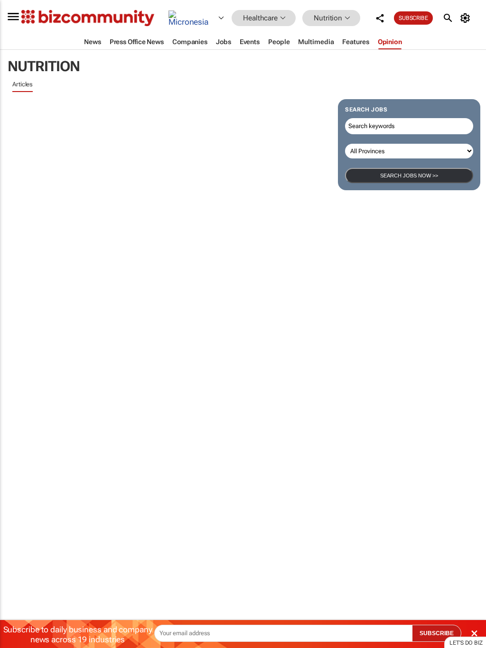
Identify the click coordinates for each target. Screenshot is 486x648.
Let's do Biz (466, 642)
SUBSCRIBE (437, 633)
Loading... (18, 443)
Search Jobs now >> (409, 175)
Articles (22, 84)
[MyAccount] (466, 18)
